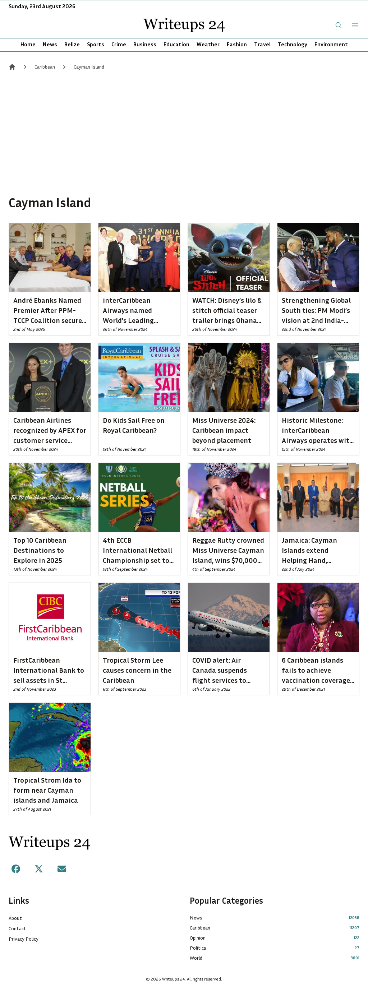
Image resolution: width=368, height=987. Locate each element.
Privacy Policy (23, 939)
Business (144, 44)
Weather (208, 44)
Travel (262, 44)
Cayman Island (89, 67)
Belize (72, 44)
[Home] (12, 66)
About (15, 918)
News (50, 44)
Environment (331, 44)
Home (28, 44)
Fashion (237, 44)
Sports (95, 44)
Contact (17, 928)
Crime (118, 44)
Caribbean (44, 67)
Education (176, 44)
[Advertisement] (184, 132)
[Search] (338, 25)
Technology (292, 44)
